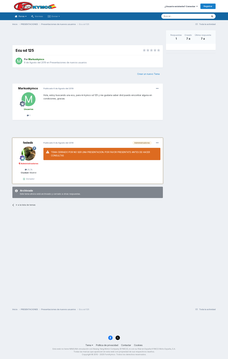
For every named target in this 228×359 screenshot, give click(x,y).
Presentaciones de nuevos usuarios (68, 62)
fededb (28, 142)
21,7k (29, 169)
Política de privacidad (107, 345)
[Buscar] (212, 16)
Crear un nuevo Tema (148, 74)
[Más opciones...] (157, 88)
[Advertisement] (87, 37)
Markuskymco (28, 88)
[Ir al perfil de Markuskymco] (19, 61)
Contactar (126, 345)
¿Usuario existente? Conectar (180, 6)
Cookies (138, 345)
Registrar (208, 6)
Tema (88, 345)
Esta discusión (198, 16)
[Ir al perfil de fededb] (29, 154)
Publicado (58, 88)
